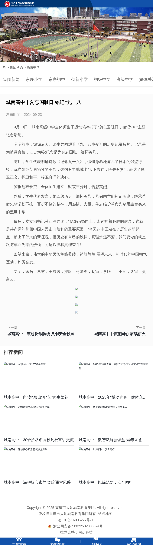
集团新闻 (11, 79)
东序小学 (34, 79)
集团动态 (16, 67)
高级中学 (125, 79)
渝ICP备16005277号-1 (75, 520)
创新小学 (79, 79)
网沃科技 (85, 532)
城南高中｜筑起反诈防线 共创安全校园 (40, 334)
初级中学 (102, 79)
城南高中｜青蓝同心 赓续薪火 (120, 334)
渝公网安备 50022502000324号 (77, 526)
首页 (4, 67)
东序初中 (56, 79)
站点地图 (105, 514)
